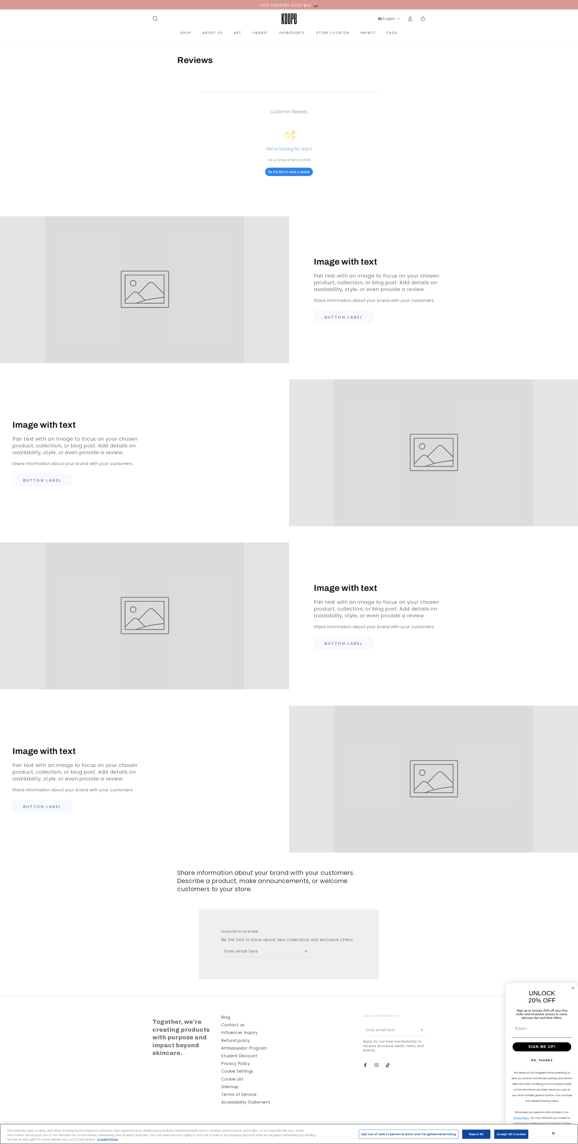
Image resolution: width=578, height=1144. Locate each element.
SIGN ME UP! (542, 1047)
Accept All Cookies (511, 1134)
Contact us (233, 1025)
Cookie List (232, 1079)
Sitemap (230, 1087)
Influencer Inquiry (239, 1032)
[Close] (553, 1133)
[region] (289, 1134)
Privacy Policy (235, 1063)
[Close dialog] (573, 988)
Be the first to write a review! (289, 172)
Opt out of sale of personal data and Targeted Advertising (408, 1134)
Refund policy (235, 1040)
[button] (155, 18)
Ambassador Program (244, 1048)
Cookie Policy (107, 1139)
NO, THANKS (542, 1060)
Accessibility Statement (245, 1102)
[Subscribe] (307, 951)
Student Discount (239, 1056)
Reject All (476, 1134)
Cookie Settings (237, 1071)
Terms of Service (239, 1094)
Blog (225, 1017)
